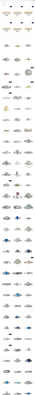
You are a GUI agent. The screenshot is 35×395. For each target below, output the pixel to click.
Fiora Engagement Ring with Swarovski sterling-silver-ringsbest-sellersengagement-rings (17, 284)
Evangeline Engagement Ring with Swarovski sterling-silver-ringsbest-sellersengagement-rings (28, 383)
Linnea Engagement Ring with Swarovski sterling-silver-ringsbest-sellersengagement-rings (17, 295)
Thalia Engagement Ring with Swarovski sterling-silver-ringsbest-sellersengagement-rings (6, 262)
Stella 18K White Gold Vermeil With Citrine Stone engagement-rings (6, 45)
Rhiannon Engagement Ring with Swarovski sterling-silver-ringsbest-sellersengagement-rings (6, 306)
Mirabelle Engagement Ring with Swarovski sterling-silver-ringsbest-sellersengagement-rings (17, 141)
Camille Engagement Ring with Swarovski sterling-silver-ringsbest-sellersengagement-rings (6, 174)
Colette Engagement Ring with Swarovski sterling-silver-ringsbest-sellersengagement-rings (17, 152)
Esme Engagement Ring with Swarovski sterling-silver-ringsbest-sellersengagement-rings (6, 295)
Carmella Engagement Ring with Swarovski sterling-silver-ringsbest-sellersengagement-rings (28, 196)
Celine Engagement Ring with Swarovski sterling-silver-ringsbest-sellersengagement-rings (28, 240)
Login (32, 0)
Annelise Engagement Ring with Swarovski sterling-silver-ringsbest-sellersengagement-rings (17, 273)
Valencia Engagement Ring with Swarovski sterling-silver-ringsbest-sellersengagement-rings (6, 130)
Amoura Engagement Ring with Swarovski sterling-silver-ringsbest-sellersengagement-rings (28, 251)
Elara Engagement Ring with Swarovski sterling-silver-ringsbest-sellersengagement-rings (28, 119)
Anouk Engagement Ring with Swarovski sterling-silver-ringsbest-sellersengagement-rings (28, 350)
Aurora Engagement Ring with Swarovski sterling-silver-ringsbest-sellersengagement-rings (28, 141)
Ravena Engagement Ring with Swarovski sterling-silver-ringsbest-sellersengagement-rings (17, 185)
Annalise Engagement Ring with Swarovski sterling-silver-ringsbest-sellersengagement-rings (17, 251)
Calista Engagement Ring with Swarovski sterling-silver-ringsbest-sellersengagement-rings (17, 350)
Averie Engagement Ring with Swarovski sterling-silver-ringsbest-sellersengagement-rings (28, 185)
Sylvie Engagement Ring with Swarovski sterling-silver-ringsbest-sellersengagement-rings (17, 383)
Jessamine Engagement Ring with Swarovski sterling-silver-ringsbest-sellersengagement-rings (28, 273)
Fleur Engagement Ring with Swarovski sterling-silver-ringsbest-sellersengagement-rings (17, 328)
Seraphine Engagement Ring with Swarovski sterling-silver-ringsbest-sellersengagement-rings (6, 119)
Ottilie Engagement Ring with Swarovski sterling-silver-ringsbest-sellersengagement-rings (28, 295)
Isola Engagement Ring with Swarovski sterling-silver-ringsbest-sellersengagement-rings (28, 97)
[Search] (33, 2)
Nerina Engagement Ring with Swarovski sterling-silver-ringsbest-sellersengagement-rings (28, 174)
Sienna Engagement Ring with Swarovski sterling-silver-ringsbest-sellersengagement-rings (17, 97)
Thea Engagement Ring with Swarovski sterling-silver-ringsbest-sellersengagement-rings (6, 317)
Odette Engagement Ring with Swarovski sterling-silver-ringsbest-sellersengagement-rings (17, 372)
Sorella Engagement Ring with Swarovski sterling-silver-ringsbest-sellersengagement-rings (6, 163)
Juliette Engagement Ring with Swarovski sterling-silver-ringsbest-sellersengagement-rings (28, 152)
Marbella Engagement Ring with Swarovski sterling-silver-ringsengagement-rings (28, 87)
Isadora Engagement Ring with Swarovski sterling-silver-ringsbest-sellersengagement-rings (6, 229)
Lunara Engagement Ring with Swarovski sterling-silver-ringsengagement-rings (6, 185)
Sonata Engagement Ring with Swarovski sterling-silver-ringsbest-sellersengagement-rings (17, 306)
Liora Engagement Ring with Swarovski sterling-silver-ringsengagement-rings (28, 72)
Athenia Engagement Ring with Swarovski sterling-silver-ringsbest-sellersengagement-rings (6, 207)
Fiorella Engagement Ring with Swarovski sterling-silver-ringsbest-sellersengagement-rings (17, 240)
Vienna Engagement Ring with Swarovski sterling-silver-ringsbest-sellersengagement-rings (17, 87)
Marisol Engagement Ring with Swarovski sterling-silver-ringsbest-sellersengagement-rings (17, 207)
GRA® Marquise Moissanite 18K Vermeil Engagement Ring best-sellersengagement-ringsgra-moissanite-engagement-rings (28, 30)
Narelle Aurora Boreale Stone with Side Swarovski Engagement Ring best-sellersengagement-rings (6, 59)
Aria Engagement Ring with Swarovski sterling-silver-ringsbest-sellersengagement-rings (28, 130)
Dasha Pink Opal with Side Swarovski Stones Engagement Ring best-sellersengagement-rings (6, 74)
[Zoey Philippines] (3, 2)
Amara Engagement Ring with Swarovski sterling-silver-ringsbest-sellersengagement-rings (17, 108)
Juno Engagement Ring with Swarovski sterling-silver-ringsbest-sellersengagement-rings (17, 317)
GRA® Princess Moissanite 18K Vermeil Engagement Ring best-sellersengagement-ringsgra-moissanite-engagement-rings (28, 14)
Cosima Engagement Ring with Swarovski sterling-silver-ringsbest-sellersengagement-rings (6, 284)
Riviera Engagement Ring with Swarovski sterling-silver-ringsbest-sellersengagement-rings (6, 108)
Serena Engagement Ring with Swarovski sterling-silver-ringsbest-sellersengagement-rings (6, 196)
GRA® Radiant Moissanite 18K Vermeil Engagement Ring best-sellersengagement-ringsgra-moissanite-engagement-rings (6, 14)
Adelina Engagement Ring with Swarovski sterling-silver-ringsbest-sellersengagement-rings (6, 240)
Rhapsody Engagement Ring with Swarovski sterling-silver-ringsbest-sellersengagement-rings (6, 372)
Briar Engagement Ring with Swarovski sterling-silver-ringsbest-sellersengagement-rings (28, 339)
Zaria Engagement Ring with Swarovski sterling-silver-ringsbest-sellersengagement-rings (17, 218)
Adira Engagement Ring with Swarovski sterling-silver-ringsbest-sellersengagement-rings (17, 163)
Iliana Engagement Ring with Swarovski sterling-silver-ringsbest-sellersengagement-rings (28, 361)
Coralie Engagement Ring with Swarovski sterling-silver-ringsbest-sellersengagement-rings (6, 273)
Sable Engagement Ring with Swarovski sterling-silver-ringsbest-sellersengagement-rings (17, 361)
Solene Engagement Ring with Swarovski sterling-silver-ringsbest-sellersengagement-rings (17, 339)
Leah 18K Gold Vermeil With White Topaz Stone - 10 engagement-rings (28, 59)
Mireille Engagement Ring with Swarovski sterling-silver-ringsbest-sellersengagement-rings (28, 328)
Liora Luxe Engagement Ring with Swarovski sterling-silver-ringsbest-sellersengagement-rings (28, 207)
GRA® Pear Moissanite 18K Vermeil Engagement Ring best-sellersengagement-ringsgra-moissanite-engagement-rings (6, 30)
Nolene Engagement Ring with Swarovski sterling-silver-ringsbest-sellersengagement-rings (17, 229)
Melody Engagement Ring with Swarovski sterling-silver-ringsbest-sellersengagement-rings (6, 361)
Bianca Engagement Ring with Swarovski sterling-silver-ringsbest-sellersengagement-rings (17, 130)
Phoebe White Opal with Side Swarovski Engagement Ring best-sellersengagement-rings (28, 45)
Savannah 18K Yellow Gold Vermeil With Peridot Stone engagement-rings (17, 45)
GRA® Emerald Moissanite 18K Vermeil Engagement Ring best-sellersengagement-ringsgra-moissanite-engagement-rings (17, 30)
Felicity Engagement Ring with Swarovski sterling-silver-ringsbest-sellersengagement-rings (17, 174)
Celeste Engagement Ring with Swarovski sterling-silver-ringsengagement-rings (6, 97)
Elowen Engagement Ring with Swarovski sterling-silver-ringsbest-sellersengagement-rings (6, 328)
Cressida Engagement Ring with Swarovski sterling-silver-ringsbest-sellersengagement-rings (28, 372)
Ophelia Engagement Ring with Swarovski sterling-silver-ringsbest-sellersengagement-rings (6, 141)
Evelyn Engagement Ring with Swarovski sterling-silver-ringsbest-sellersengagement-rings (28, 163)
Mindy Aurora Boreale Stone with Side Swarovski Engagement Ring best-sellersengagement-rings (17, 59)
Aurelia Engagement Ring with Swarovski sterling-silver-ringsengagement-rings (6, 87)
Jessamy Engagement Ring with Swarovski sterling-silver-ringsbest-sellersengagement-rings (6, 383)
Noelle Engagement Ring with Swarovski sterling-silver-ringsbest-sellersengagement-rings (17, 119)
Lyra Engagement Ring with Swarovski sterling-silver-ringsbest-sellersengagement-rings (28, 108)
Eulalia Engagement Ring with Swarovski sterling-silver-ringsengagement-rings (6, 350)
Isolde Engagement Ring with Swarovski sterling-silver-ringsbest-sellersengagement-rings (28, 317)
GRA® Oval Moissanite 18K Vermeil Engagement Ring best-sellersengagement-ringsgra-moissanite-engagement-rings (17, 14)
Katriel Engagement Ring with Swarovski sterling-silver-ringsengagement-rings (6, 339)
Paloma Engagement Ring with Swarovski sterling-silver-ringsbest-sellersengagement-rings (28, 306)
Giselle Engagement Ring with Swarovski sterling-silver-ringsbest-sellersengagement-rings (6, 251)
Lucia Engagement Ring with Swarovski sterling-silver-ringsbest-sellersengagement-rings (6, 152)
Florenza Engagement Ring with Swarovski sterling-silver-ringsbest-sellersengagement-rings (28, 218)
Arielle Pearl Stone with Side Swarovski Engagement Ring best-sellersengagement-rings (17, 74)
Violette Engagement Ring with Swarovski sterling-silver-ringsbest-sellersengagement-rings (17, 196)
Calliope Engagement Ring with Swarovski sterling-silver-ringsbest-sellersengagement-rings (28, 284)
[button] (11, 2)
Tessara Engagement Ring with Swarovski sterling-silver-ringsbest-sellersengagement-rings (6, 218)
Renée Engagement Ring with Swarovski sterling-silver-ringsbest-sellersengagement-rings (17, 262)
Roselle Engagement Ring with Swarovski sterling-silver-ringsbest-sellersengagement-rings (28, 229)
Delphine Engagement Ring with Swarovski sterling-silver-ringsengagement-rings (28, 262)
